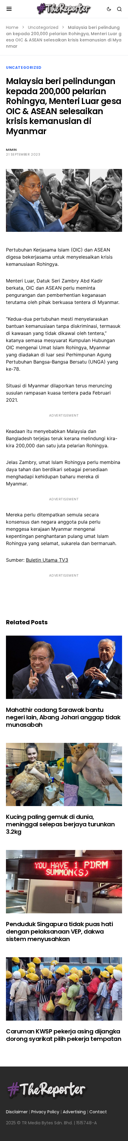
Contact (98, 1112)
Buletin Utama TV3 (47, 560)
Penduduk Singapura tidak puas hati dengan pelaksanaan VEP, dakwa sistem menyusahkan (59, 931)
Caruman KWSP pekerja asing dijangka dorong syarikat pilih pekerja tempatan (63, 1035)
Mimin (11, 149)
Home (12, 27)
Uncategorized (43, 27)
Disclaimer (17, 1112)
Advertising (74, 1112)
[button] (9, 9)
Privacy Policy (45, 1112)
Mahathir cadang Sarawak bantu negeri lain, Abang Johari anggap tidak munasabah (63, 717)
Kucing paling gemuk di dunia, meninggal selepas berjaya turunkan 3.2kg (60, 824)
